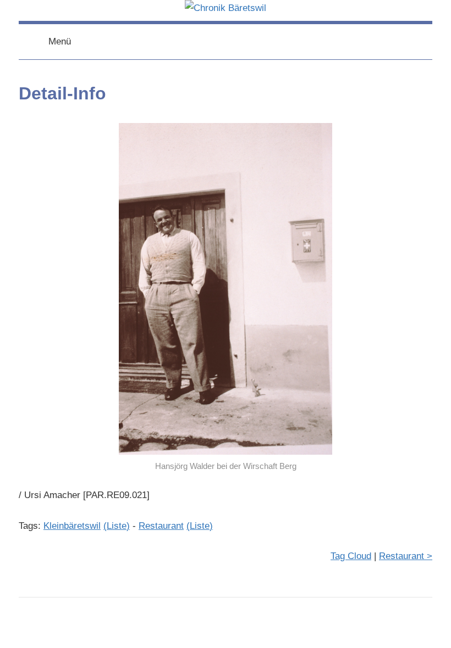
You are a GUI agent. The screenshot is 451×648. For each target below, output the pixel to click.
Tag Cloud (351, 556)
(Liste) (116, 526)
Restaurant (161, 526)
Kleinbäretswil (72, 526)
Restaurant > (405, 556)
